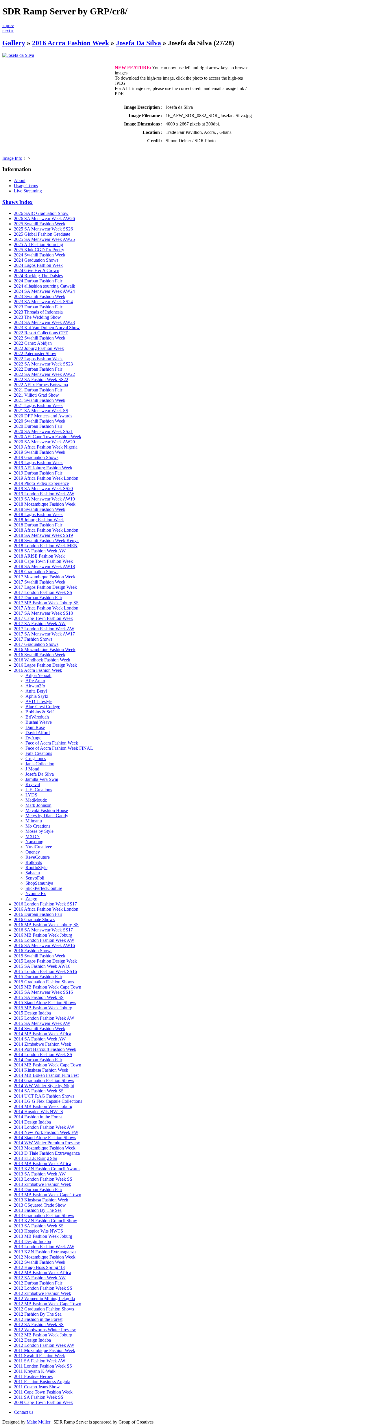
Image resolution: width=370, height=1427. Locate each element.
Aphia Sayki (36, 696)
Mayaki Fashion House (46, 810)
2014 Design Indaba (32, 1122)
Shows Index (17, 202)
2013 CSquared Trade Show (40, 1205)
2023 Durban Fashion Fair (38, 306)
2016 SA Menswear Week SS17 (43, 929)
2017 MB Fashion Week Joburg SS (46, 602)
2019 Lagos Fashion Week (38, 462)
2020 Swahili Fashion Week (39, 421)
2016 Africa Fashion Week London (46, 909)
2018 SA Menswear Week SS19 (43, 535)
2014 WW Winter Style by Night (44, 1085)
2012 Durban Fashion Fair (38, 1282)
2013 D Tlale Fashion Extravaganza (47, 1153)
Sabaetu (32, 872)
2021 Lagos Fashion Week (38, 405)
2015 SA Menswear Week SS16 (43, 992)
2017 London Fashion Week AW (44, 628)
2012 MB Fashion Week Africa (42, 1272)
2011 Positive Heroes (33, 1376)
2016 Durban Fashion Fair (38, 914)
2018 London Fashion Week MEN (45, 545)
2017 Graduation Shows (36, 644)
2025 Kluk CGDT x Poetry (39, 249)
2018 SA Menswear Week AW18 (44, 566)
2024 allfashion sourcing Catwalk (44, 286)
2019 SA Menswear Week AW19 (44, 498)
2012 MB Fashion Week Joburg (43, 1334)
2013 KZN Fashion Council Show (45, 1220)
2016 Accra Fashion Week (70, 43)
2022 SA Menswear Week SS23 (43, 363)
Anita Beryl (36, 691)
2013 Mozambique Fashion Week (44, 1147)
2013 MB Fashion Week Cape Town (47, 1194)
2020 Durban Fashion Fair (38, 426)
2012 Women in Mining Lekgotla (44, 1298)
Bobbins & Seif (39, 711)
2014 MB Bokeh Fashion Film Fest (46, 1075)
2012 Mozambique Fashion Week (44, 1257)
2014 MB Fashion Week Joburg (43, 1106)
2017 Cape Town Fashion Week (43, 618)
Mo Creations (37, 826)
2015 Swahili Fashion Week (39, 955)
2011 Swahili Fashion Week (39, 1355)
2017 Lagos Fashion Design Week (45, 587)
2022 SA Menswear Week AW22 (44, 374)
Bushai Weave (38, 722)
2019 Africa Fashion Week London (46, 478)
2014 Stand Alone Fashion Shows (45, 1137)
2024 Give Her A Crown (36, 270)
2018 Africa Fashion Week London (46, 530)
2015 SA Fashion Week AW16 (42, 966)
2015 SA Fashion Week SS (39, 997)
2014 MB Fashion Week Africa (42, 1033)
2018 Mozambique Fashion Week (44, 504)
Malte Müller (38, 1422)
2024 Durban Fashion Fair (38, 280)
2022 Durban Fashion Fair (38, 369)
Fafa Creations (38, 753)
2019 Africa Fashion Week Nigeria (45, 447)
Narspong (34, 841)
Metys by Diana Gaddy (46, 815)
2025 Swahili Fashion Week (39, 223)
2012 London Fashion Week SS (43, 1288)
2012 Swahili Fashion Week (39, 1262)
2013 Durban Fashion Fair (38, 1189)
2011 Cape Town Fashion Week (43, 1392)
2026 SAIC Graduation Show (41, 213)
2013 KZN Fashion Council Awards (47, 1168)
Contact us (23, 1412)
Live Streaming (28, 190)
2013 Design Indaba (32, 1241)
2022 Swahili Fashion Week (39, 337)
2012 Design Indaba (32, 1340)
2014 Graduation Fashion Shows (44, 1080)
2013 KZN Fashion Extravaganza (45, 1251)
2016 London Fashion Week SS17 (45, 903)
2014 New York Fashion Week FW (46, 1132)
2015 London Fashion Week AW (44, 1018)
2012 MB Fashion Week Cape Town (47, 1303)
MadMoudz (36, 800)
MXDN (32, 836)
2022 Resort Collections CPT (41, 332)
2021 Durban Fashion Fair (38, 389)
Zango (31, 898)
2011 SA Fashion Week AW (39, 1360)
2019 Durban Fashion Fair (38, 472)
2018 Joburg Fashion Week (39, 519)
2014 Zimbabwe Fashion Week (42, 1044)
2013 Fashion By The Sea (38, 1210)
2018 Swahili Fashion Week (39, 509)
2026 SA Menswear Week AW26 (44, 218)
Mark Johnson (38, 805)
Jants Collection (39, 763)
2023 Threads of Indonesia (38, 312)
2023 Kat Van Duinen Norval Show (47, 327)
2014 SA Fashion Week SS (39, 1090)
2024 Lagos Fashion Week (38, 265)
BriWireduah (37, 717)
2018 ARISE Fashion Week (39, 556)
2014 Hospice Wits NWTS (38, 1111)
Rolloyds (33, 862)
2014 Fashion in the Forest (38, 1116)
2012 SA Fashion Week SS (39, 1324)
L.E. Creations (38, 789)
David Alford (37, 732)
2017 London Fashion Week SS (43, 592)
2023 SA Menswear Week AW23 (44, 322)
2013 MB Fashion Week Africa (42, 1163)
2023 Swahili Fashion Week (39, 296)
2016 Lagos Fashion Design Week (45, 665)
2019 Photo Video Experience (41, 483)
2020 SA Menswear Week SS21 (43, 431)
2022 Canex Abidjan (33, 343)
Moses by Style (39, 831)
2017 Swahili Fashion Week (39, 582)
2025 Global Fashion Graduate (42, 234)
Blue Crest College (42, 706)
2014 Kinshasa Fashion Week (41, 1070)
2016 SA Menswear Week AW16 (44, 945)
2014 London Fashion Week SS (43, 1054)
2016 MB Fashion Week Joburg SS (46, 924)
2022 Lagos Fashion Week (38, 358)
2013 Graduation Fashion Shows (44, 1215)
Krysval (32, 784)
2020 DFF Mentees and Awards (43, 415)
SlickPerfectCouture (43, 888)
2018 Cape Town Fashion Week (43, 561)
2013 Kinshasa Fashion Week (41, 1199)
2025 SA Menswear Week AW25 (44, 239)
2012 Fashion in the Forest (38, 1319)
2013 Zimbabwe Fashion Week (42, 1184)
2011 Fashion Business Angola (42, 1381)
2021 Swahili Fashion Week (39, 400)
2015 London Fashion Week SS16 (45, 971)
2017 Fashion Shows (33, 639)
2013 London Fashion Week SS (43, 1179)
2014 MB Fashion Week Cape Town (47, 1064)
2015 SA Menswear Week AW (42, 1023)
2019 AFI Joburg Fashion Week (43, 467)
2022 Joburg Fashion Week (39, 348)
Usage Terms (26, 185)
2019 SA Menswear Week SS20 (43, 488)
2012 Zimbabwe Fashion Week (42, 1293)
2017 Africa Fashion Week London (46, 607)
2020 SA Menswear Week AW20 (44, 441)
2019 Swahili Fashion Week (39, 452)
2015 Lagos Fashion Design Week (45, 961)
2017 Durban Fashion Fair (38, 597)
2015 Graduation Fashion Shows (44, 981)
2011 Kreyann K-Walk (35, 1371)
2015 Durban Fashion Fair (38, 976)
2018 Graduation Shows (36, 571)
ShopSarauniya (39, 883)
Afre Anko (35, 680)
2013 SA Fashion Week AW (40, 1173)
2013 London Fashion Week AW (44, 1246)
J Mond (32, 768)
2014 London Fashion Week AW (44, 1127)
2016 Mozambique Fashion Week (44, 649)
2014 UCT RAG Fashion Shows (44, 1096)
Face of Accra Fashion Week (51, 742)
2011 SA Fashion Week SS (38, 1397)
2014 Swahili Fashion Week (39, 1028)
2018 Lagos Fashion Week (38, 514)
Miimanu (33, 820)
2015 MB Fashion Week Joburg (43, 1007)
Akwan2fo (35, 685)
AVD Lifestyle (38, 701)
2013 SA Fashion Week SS (39, 1225)
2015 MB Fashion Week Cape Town (47, 987)
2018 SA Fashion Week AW (40, 550)
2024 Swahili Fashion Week (39, 254)
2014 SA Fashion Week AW (40, 1038)
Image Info (12, 158)
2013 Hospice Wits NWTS (38, 1231)
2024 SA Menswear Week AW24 (44, 291)
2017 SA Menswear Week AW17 (44, 633)
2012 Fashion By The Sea (38, 1314)
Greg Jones (35, 758)
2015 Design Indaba (32, 1012)
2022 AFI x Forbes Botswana (41, 384)
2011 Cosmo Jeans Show (37, 1386)
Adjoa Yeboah (38, 675)
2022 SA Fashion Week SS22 (41, 379)
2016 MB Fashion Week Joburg (43, 935)
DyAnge (33, 737)
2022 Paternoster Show (35, 353)
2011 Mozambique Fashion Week (44, 1350)
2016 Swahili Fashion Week (39, 654)
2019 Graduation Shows (36, 457)
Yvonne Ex (35, 893)
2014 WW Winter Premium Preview (47, 1142)
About (19, 180)
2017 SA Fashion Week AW (40, 623)
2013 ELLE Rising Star (35, 1158)
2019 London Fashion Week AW (44, 493)
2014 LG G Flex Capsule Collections (48, 1101)
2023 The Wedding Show (37, 317)
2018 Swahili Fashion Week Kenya (46, 540)
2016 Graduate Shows (34, 919)
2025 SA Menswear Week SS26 (43, 228)
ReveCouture (37, 857)
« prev (8, 25)
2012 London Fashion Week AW (44, 1345)
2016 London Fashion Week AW (44, 940)
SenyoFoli (34, 877)
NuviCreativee (38, 846)
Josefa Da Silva (138, 43)
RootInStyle (36, 867)
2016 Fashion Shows (33, 950)
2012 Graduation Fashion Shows (44, 1308)
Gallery (13, 43)
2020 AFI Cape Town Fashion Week (47, 436)
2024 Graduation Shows (36, 260)
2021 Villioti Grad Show (36, 395)
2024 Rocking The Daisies (38, 275)
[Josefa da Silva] (18, 55)
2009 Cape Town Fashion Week (43, 1402)
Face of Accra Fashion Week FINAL (59, 748)
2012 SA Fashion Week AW (40, 1277)
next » (8, 30)
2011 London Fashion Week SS (43, 1366)
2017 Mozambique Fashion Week (44, 576)
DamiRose (35, 727)
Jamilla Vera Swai (41, 779)
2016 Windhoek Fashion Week (42, 659)
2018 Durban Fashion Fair (38, 524)
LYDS (31, 794)
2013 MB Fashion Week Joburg (43, 1236)
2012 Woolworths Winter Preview (45, 1329)
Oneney (32, 852)
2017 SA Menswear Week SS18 (43, 613)
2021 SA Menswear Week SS (41, 410)
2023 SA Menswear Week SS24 (43, 301)
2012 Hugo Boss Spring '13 (39, 1267)
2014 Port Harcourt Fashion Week (45, 1049)
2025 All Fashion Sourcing (38, 244)
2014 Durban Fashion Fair (38, 1059)
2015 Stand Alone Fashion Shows (45, 1002)
